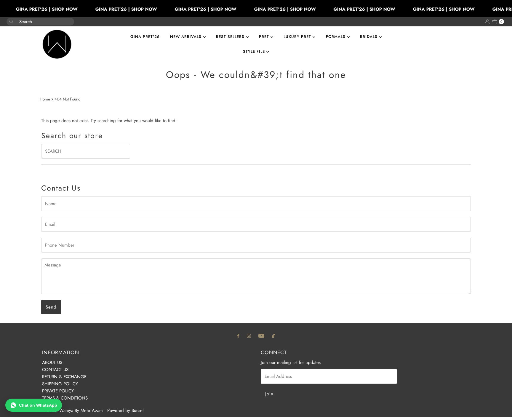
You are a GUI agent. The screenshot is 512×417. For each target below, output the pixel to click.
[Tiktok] (273, 335)
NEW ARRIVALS (186, 36)
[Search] (67, 18)
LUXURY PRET (298, 36)
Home (45, 99)
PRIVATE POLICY (58, 391)
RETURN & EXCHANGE (64, 376)
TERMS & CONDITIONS (65, 398)
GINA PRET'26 (145, 36)
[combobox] (35, 22)
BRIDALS (369, 36)
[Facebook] (238, 335)
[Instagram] (249, 335)
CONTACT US (55, 369)
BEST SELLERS (231, 36)
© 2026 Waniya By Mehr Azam (72, 410)
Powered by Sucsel (125, 410)
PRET (265, 36)
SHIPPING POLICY (60, 384)
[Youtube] (261, 335)
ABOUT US (52, 362)
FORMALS (336, 36)
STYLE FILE (254, 51)
